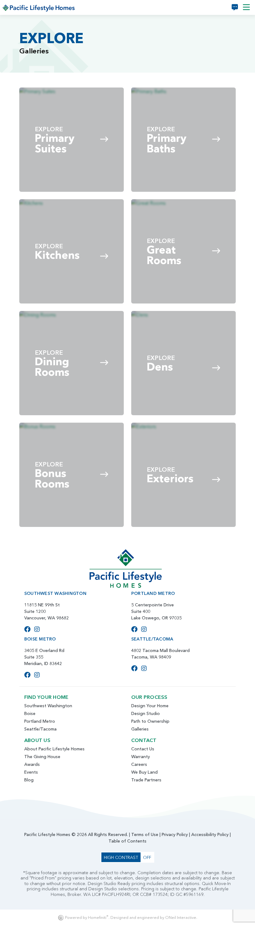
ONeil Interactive (180, 917)
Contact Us (142, 749)
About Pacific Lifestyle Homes (54, 749)
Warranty (140, 756)
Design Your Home (150, 705)
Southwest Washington (48, 705)
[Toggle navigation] (246, 7)
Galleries (140, 729)
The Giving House (42, 756)
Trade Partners (146, 780)
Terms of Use (144, 834)
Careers (139, 764)
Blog (29, 780)
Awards (32, 764)
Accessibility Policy (210, 834)
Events (31, 772)
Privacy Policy (175, 834)
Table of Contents (127, 841)
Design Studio (145, 713)
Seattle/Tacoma (40, 729)
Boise (29, 713)
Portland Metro (39, 721)
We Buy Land (144, 772)
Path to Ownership (150, 721)
